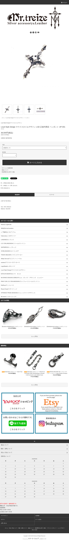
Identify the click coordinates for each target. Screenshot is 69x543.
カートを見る (38, 519)
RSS (33, 529)
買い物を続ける (6, 188)
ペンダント (27, 117)
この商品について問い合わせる (9, 185)
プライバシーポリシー (51, 528)
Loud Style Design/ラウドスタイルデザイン (15, 117)
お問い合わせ (4, 523)
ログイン (3, 519)
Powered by (25, 538)
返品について (5, 170)
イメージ (51, 194)
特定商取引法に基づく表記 (8, 172)
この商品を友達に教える (8, 183)
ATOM (36, 529)
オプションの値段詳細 (7, 168)
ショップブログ (61, 528)
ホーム (3, 117)
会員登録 (37, 515)
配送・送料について (23, 528)
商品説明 (17, 194)
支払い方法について (13, 528)
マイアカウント (4, 515)
